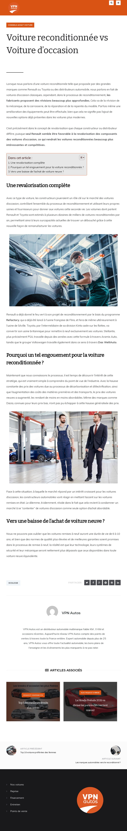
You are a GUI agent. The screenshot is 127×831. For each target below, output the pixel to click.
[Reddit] (105, 582)
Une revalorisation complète (28, 162)
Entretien (15, 804)
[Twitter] (87, 582)
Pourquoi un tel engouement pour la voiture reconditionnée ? (47, 167)
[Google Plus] (99, 582)
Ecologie (13, 583)
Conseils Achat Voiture (20, 25)
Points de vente (18, 811)
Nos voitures (17, 784)
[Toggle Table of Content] (80, 157)
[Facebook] (93, 582)
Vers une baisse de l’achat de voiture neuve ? (37, 171)
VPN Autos (16, 62)
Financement (17, 798)
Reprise (14, 791)
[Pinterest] (111, 582)
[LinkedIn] (118, 582)
